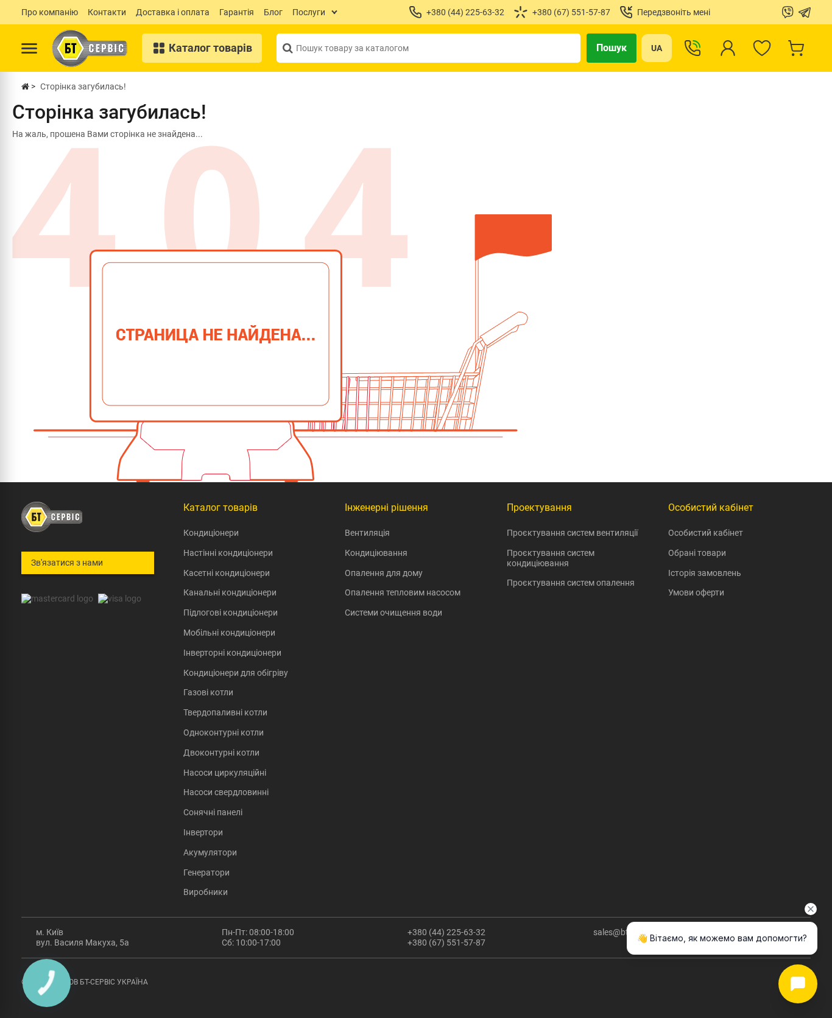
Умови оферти (696, 592)
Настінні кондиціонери (228, 553)
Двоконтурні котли (221, 752)
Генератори (206, 872)
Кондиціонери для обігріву (235, 673)
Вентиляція (367, 533)
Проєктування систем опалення (571, 583)
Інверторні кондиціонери (232, 653)
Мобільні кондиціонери (229, 632)
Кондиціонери (211, 533)
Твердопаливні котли (225, 712)
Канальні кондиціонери (230, 592)
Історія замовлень (704, 573)
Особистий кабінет (705, 533)
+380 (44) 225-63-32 (446, 932)
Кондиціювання (376, 553)
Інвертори (203, 832)
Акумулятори (210, 852)
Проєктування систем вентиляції (572, 533)
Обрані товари (697, 553)
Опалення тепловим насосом (402, 592)
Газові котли (208, 692)
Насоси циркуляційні (224, 773)
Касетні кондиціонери (226, 573)
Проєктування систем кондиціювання (550, 558)
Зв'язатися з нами (67, 562)
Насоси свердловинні (226, 792)
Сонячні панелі (212, 812)
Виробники (205, 892)
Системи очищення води (393, 612)
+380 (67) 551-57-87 (446, 942)
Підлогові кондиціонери (230, 612)
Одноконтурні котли (223, 732)
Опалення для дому (384, 573)
